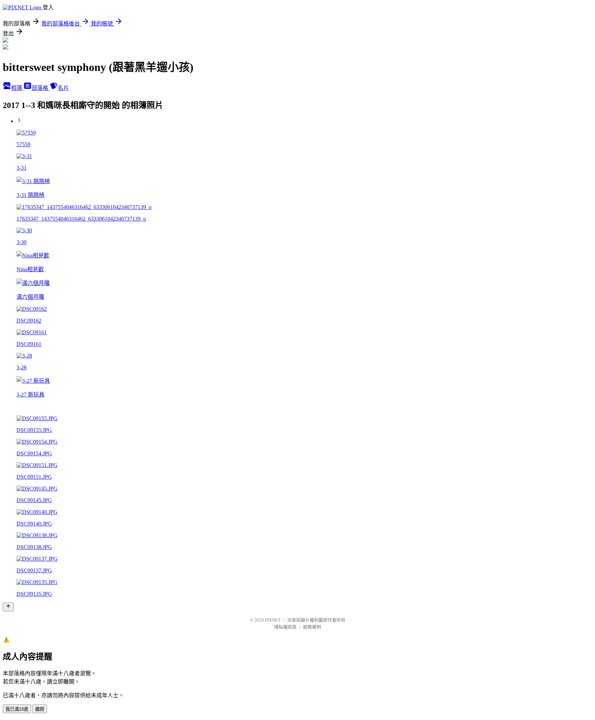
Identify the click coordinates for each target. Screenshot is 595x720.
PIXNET (273, 620)
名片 (63, 88)
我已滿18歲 (17, 709)
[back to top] (8, 607)
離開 (39, 709)
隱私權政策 (285, 626)
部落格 (41, 88)
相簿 (17, 88)
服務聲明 (312, 626)
